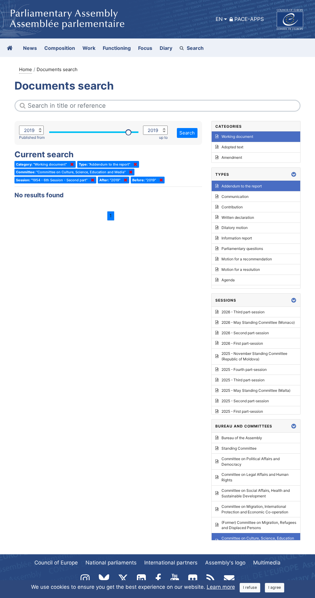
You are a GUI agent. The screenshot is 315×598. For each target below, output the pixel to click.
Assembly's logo (225, 563)
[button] (293, 174)
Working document (237, 136)
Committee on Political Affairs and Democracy (250, 461)
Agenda (228, 280)
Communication (235, 196)
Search (195, 48)
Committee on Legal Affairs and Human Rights (255, 477)
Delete (71, 164)
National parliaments (111, 563)
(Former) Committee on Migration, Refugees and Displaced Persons (258, 525)
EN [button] (219, 19)
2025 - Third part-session (243, 380)
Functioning (117, 48)
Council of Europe (56, 563)
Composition (59, 48)
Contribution (232, 207)
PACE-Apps (249, 19)
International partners (170, 563)
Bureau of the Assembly (241, 437)
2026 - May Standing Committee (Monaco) (258, 322)
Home (25, 69)
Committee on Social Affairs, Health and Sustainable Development (255, 493)
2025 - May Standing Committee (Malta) (255, 390)
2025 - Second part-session (245, 401)
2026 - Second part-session (245, 333)
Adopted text (232, 147)
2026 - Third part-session (243, 312)
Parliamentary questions (242, 248)
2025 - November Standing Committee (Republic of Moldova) (254, 356)
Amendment (231, 157)
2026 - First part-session (242, 343)
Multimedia (267, 563)
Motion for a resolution (240, 269)
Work (88, 48)
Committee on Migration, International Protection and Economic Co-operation (254, 509)
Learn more (221, 587)
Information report (236, 238)
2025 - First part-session (242, 411)
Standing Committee (239, 448)
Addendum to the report (241, 186)
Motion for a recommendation (246, 259)
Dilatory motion (234, 227)
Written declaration (237, 217)
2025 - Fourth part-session (244, 369)
